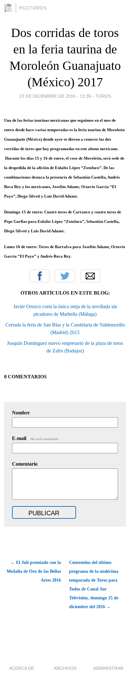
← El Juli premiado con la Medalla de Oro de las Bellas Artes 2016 (34, 571)
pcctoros (33, 7)
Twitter (65, 276)
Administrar (108, 668)
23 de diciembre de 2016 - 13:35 (55, 96)
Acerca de (21, 668)
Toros (103, 96)
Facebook (40, 276)
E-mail (35, 438)
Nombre (21, 412)
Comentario (25, 464)
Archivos (65, 668)
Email (90, 276)
